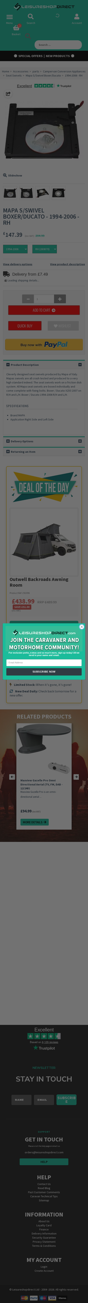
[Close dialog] (81, 627)
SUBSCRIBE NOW (44, 672)
